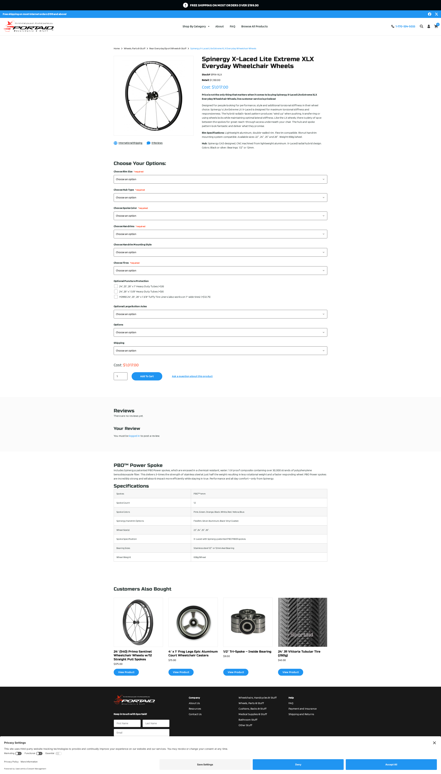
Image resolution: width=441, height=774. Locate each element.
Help (291, 697)
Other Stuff (245, 725)
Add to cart (147, 376)
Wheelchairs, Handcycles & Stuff (258, 697)
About (219, 26)
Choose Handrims (129, 226)
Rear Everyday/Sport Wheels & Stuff (167, 48)
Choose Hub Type (129, 189)
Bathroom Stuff (248, 719)
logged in (134, 435)
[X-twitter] (436, 14)
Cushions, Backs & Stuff (252, 708)
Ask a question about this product (192, 376)
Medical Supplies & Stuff (253, 714)
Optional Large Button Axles (130, 306)
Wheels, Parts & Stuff (134, 48)
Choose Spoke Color (131, 208)
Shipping (119, 343)
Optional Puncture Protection (131, 281)
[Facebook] (429, 14)
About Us (194, 703)
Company (194, 697)
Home (117, 48)
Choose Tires (127, 262)
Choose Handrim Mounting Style (133, 244)
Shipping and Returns (301, 714)
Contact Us (195, 714)
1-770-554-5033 (405, 26)
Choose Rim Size (128, 171)
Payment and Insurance (303, 708)
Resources (195, 708)
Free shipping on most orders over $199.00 (224, 5)
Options (118, 324)
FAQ (232, 26)
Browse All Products (254, 26)
